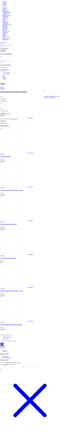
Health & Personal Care (7, 24)
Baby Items (5, 7)
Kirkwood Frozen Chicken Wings (8, 224)
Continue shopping (6, 73)
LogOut (4, 5)
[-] (0, 160)
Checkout (4, 3)
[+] (5, 160)
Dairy (4, 20)
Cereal (4, 18)
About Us (4, 77)
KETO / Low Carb (6, 31)
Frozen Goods (5, 21)
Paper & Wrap (5, 28)
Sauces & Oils (5, 23)
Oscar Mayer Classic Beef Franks (8, 258)
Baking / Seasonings (6, 15)
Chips (4, 37)
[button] (4, 48)
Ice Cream (5, 30)
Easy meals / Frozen (6, 13)
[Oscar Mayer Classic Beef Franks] (12, 252)
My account (5, 2)
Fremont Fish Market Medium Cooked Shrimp (11, 190)
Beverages (5, 8)
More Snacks (5, 39)
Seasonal (4, 34)
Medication (5, 25)
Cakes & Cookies (6, 36)
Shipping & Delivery (7, 357)
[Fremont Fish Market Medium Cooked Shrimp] (12, 185)
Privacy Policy (5, 356)
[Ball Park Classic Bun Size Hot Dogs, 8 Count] (12, 285)
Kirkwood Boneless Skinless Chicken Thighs (11, 324)
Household (5, 27)
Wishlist (4, 4)
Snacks (4, 35)
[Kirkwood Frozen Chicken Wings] (12, 218)
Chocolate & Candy (6, 38)
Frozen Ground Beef (5, 156)
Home (4, 1)
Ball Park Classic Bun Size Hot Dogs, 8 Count (11, 290)
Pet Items (4, 33)
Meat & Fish (5, 22)
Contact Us (5, 78)
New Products (5, 32)
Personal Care (5, 26)
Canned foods (5, 17)
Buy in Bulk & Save (6, 11)
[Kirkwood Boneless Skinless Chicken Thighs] (12, 319)
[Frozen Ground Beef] (12, 151)
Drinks (4, 9)
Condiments (5, 19)
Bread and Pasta (6, 16)
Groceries (4, 14)
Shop (4, 76)
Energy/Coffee (5, 10)
